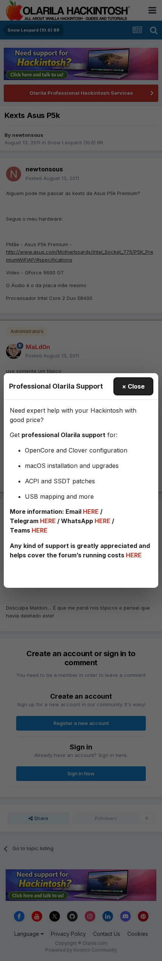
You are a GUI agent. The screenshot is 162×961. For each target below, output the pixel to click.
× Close (133, 386)
